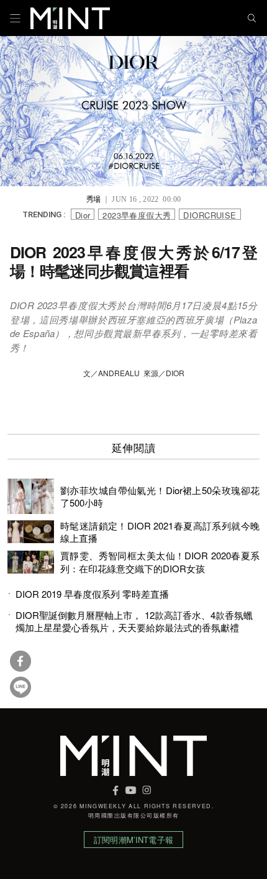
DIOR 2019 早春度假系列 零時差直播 (92, 594)
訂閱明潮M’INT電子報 (133, 839)
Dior (83, 214)
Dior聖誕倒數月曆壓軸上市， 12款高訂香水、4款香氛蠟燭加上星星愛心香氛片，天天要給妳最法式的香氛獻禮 (134, 621)
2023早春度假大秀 (136, 214)
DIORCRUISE (209, 214)
